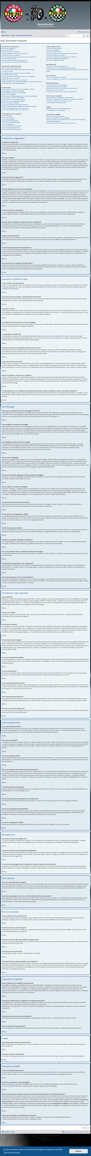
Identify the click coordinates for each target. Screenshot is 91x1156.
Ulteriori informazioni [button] (12, 1152)
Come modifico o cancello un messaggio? (13, 91)
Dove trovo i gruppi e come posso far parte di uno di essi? (61, 53)
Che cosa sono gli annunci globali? (11, 122)
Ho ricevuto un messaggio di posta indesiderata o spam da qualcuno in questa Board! (67, 70)
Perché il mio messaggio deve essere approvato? (15, 108)
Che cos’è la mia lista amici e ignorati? (56, 77)
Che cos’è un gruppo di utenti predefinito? (57, 58)
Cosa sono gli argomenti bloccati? (11, 127)
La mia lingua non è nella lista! (10, 74)
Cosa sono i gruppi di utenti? (54, 51)
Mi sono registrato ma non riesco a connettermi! (15, 53)
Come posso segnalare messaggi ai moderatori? (15, 104)
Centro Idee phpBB (8, 1086)
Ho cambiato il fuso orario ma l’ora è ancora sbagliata (16, 73)
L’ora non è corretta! (7, 71)
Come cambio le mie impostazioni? (11, 68)
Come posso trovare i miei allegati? (55, 110)
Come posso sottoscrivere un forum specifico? (59, 101)
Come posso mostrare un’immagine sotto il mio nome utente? (18, 76)
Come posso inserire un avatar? (10, 78)
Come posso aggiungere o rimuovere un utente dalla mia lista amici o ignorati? (67, 79)
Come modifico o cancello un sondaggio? (13, 97)
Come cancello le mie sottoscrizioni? (56, 102)
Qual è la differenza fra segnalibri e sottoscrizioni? (59, 97)
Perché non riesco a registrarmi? (11, 51)
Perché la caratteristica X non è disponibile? (58, 118)
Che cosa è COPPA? (7, 50)
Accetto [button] (78, 1151)
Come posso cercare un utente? (55, 90)
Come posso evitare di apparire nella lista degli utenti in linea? (18, 69)
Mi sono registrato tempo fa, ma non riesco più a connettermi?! (19, 57)
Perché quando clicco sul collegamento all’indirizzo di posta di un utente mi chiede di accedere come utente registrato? (22, 82)
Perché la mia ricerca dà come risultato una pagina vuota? (62, 88)
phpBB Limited (49, 1072)
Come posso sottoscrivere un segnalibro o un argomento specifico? (64, 99)
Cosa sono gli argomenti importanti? (11, 126)
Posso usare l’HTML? (8, 117)
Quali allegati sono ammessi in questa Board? (58, 108)
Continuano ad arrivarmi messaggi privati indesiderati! (60, 68)
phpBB (39, 1135)
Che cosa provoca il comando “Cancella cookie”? (15, 62)
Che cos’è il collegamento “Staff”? (55, 60)
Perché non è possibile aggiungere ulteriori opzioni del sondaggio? (19, 96)
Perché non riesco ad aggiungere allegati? (13, 101)
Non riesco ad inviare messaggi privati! (56, 66)
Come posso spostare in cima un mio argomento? (15, 109)
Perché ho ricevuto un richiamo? (10, 103)
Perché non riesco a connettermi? (11, 55)
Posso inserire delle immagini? (10, 120)
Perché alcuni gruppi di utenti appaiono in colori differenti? (61, 57)
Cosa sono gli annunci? (8, 124)
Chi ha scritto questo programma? (55, 116)
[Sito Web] (45, 13)
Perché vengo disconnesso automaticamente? (14, 60)
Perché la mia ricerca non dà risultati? (56, 86)
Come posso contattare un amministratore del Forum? (60, 123)
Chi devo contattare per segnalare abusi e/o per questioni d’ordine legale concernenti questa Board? (65, 120)
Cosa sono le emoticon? (8, 119)
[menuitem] (4, 32)
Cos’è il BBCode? (6, 115)
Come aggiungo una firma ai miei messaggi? (14, 92)
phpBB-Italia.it (50, 1137)
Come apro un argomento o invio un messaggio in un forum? (18, 89)
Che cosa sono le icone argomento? (11, 129)
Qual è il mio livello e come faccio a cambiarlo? (14, 80)
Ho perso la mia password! (9, 58)
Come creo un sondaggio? (9, 94)
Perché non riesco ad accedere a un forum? (14, 99)
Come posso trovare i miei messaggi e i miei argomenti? (61, 91)
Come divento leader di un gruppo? (55, 55)
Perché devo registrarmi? (9, 48)
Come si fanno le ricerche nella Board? (56, 85)
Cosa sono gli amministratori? (54, 48)
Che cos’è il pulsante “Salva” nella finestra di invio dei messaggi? (19, 106)
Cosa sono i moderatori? (53, 50)
